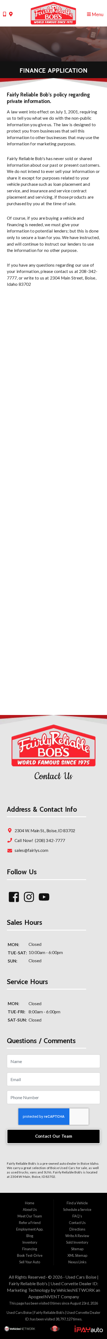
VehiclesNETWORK (76, 1290)
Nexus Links (77, 1262)
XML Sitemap (77, 1255)
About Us (30, 1209)
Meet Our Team (30, 1216)
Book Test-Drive (30, 1255)
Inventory (29, 1242)
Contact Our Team (53, 1136)
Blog (29, 1236)
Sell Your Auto (29, 1262)
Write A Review (77, 1236)
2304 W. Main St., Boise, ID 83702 (44, 830)
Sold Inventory (77, 1242)
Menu (97, 14)
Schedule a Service (77, 1209)
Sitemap (77, 1249)
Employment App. (29, 1229)
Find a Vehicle (77, 1203)
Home (29, 1203)
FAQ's (77, 1216)
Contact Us (77, 1222)
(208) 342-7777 (49, 840)
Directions (77, 1229)
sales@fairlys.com (31, 850)
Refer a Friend (30, 1222)
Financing (29, 1249)
